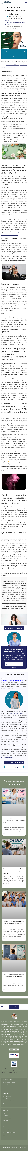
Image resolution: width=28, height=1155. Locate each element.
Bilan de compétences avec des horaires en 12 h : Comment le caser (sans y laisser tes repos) (14, 820)
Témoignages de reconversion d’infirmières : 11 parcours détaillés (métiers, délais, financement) (14, 923)
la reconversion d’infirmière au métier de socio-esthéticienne (14, 234)
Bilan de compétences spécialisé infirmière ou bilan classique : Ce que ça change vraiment (13, 976)
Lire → (4, 833)
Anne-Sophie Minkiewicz (7, 757)
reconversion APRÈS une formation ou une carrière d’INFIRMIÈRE (14, 66)
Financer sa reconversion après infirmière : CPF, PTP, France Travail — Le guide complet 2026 (14, 871)
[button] (26, 2)
